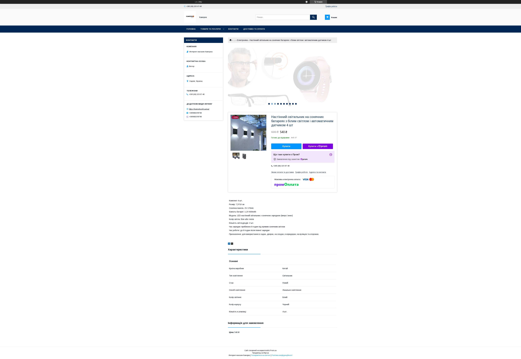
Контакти (233, 29)
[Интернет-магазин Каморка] (190, 22)
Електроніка (242, 40)
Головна (191, 29)
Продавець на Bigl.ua (260, 353)
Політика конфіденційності (282, 355)
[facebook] (229, 244)
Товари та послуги (210, 29)
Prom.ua (273, 350)
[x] (232, 244)
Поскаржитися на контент (260, 355)
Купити (286, 146)
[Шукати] (313, 17)
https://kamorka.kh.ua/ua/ (199, 109)
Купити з (313, 146)
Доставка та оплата (254, 29)
